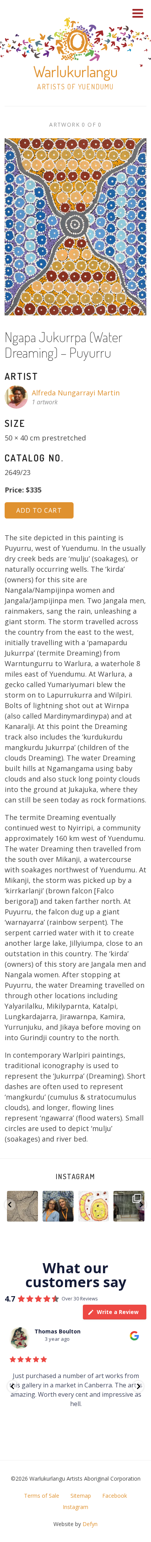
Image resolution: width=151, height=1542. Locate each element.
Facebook (114, 1495)
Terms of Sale (41, 1495)
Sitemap (80, 1495)
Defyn (90, 1524)
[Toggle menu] (138, 13)
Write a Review (118, 1312)
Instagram (75, 1176)
